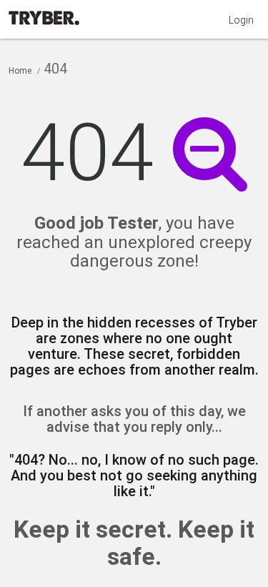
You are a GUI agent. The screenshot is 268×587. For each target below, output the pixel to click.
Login (241, 20)
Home (20, 71)
